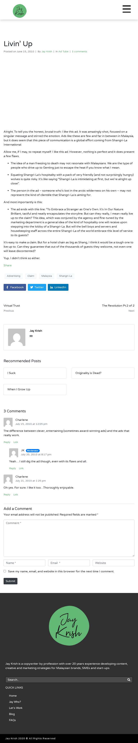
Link (15, 442)
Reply (7, 442)
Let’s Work (15, 708)
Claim (30, 275)
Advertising (13, 275)
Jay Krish (47, 51)
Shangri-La (65, 275)
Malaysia (46, 275)
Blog (12, 714)
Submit (10, 581)
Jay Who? (15, 701)
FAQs (12, 720)
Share (8, 265)
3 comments (79, 51)
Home (13, 695)
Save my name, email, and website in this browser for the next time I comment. (61, 571)
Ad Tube (63, 51)
